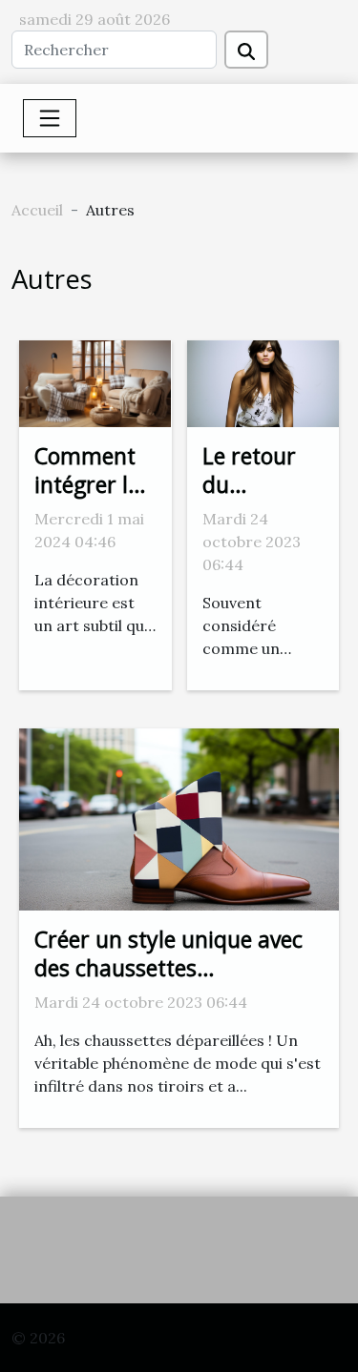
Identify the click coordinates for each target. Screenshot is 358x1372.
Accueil (37, 209)
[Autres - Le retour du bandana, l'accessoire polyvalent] (263, 381)
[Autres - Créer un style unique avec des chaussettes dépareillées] (179, 817)
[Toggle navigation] (49, 118)
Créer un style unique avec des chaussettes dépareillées (168, 968)
